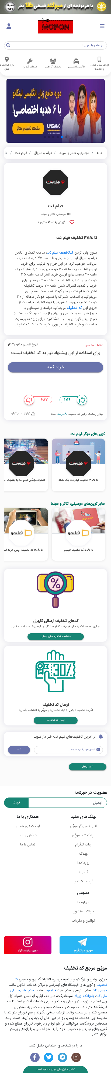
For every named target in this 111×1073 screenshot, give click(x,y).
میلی (13, 990)
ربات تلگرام (83, 845)
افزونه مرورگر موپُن (83, 826)
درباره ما (83, 902)
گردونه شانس (83, 881)
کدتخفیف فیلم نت (60, 253)
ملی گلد (101, 996)
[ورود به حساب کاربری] (8, 27)
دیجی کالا (100, 990)
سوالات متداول (83, 912)
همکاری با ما (28, 835)
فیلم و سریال (43, 153)
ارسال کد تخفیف (55, 720)
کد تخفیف (74, 308)
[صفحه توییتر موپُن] (49, 1057)
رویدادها (83, 863)
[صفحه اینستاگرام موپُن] (76, 1057)
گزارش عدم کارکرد (21, 413)
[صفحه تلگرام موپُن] (62, 1057)
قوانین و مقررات (83, 921)
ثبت (19, 750)
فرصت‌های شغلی (28, 826)
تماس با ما (27, 845)
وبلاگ (83, 854)
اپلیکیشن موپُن (83, 835)
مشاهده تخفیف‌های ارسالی (56, 636)
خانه (99, 153)
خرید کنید (55, 367)
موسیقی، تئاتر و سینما (74, 153)
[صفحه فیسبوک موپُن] (35, 1057)
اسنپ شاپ (26, 990)
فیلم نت (21, 153)
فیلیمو (51, 990)
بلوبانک (88, 996)
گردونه (83, 872)
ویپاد (77, 996)
